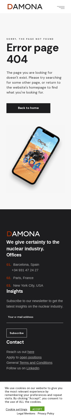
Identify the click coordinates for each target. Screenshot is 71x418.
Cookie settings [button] (16, 409)
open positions (31, 357)
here (30, 352)
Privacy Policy (46, 413)
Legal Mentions (26, 413)
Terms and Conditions (36, 363)
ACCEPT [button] (37, 409)
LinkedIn (33, 368)
